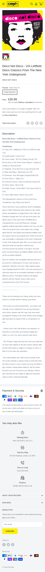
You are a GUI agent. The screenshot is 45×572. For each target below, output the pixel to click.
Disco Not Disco (9, 80)
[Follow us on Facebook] (4, 544)
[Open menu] (3, 4)
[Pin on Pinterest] (32, 123)
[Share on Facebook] (28, 123)
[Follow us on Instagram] (12, 544)
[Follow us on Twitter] (8, 544)
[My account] (36, 4)
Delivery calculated (25, 102)
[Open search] (31, 4)
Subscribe (10, 531)
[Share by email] (41, 123)
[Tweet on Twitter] (36, 123)
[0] (40, 4)
